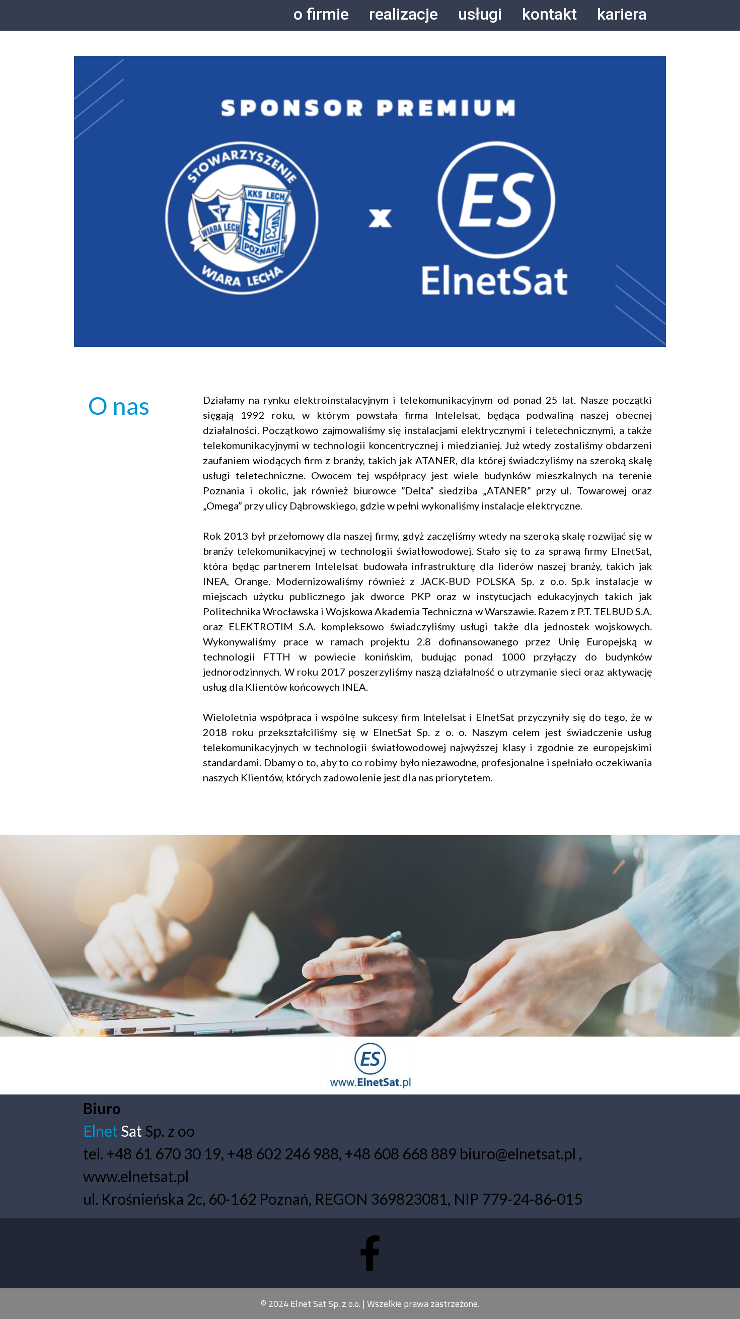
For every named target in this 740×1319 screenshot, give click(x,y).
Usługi (480, 14)
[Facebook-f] (370, 1253)
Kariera (622, 14)
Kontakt (549, 14)
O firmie (321, 14)
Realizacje (403, 14)
